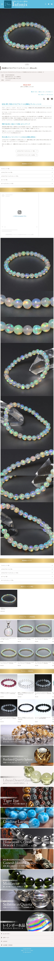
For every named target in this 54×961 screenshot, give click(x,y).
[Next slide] (53, 37)
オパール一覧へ (4, 179)
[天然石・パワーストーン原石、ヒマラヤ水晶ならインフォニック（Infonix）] (15, 1)
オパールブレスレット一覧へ (7, 183)
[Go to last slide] (1, 37)
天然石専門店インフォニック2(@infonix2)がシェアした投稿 (20, 234)
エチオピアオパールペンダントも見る (26, 155)
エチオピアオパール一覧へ (7, 172)
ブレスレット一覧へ (5, 168)
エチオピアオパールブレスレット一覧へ (26, 151)
